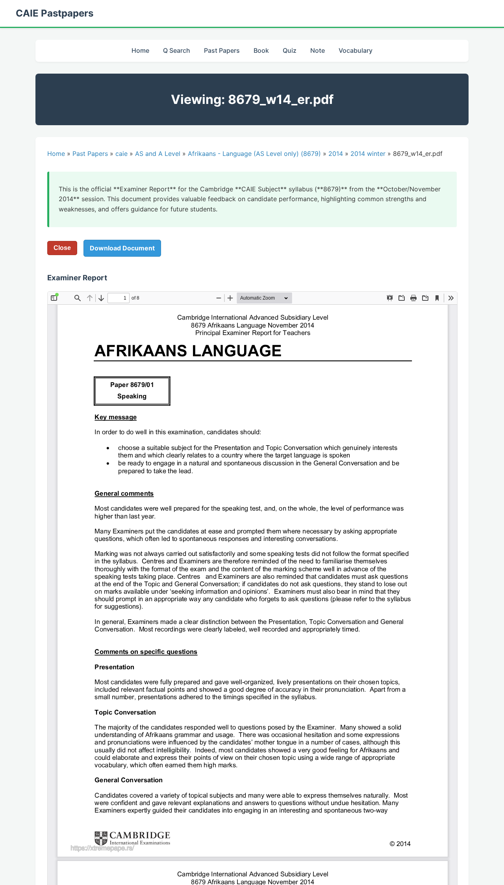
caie (121, 153)
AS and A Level (157, 153)
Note (317, 50)
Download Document (122, 248)
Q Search (176, 50)
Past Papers (222, 50)
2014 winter (367, 153)
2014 (335, 153)
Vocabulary (355, 50)
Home (140, 50)
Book (261, 50)
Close (62, 247)
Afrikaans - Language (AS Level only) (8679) (254, 153)
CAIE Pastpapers (54, 13)
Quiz (289, 50)
